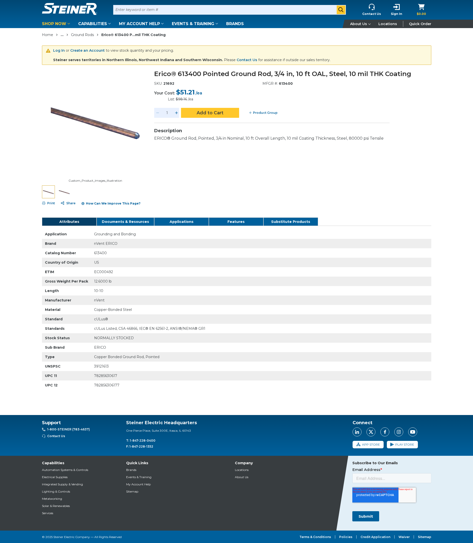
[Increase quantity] (177, 112)
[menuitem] (57, 23)
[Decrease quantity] (158, 112)
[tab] (69, 221)
